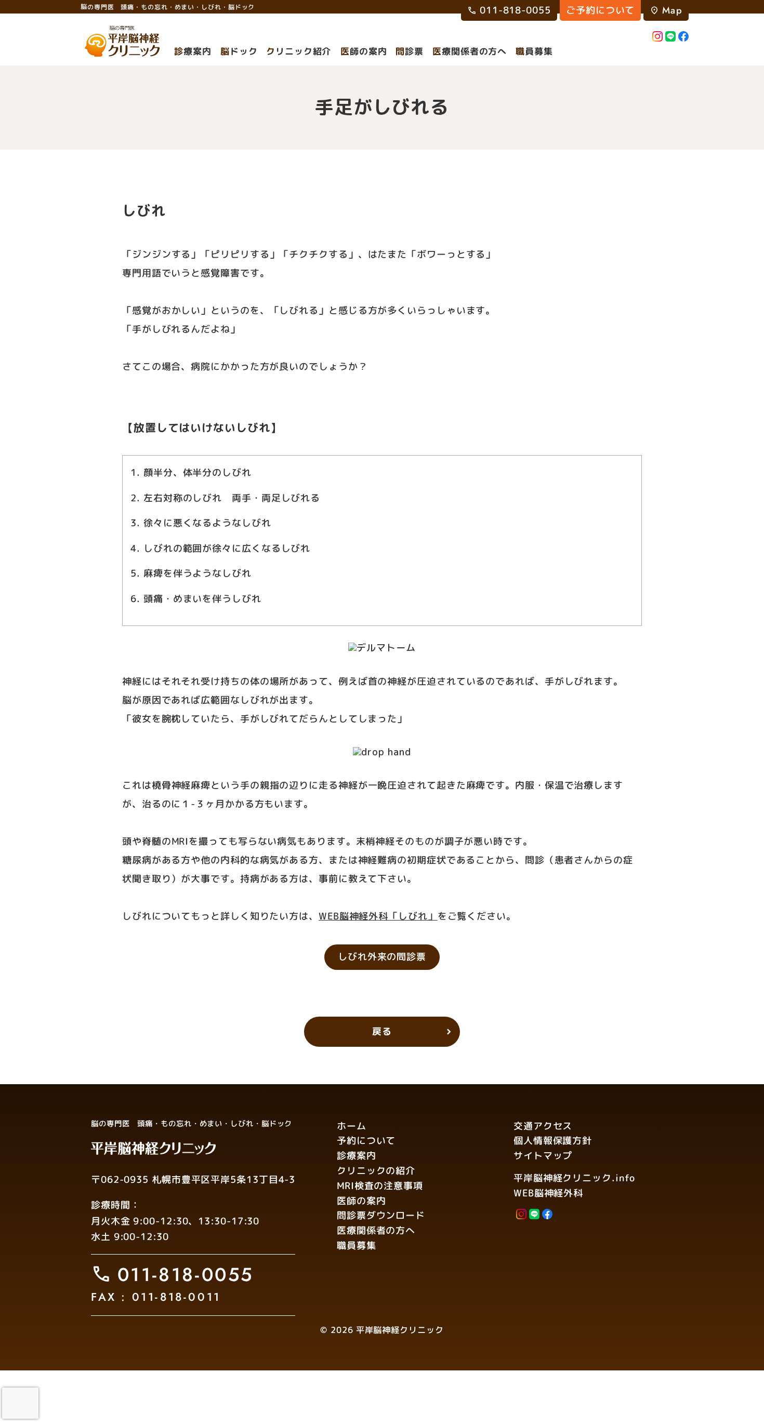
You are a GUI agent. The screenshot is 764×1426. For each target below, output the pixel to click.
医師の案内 (361, 1200)
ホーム (351, 1125)
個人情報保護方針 (552, 1140)
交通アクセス (542, 1125)
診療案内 (356, 1155)
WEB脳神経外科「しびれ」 (378, 916)
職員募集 (356, 1245)
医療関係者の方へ (376, 1230)
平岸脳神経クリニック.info (574, 1177)
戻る (382, 1031)
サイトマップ (542, 1155)
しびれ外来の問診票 (382, 956)
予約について (366, 1140)
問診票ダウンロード (381, 1215)
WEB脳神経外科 (548, 1193)
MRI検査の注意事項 (380, 1185)
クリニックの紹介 (376, 1170)
